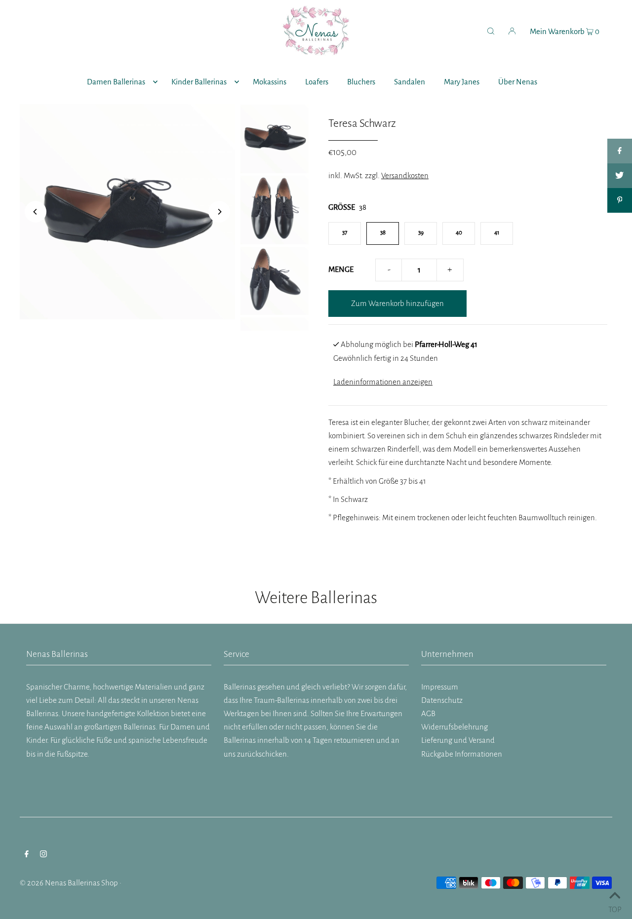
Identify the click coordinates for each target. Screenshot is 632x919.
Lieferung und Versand (458, 740)
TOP (615, 907)
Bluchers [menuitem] (361, 81)
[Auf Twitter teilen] (619, 175)
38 (383, 233)
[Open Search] (490, 30)
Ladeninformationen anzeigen (383, 382)
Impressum (439, 687)
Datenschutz (442, 700)
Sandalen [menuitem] (409, 81)
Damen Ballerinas (116, 81)
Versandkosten (405, 175)
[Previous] (35, 212)
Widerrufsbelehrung (454, 727)
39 (421, 233)
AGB (428, 713)
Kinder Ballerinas (199, 81)
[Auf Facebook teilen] (619, 151)
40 (459, 233)
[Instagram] (43, 854)
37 (344, 233)
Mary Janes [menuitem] (461, 81)
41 (496, 233)
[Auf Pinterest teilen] (619, 200)
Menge (341, 269)
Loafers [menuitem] (316, 81)
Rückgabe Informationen (461, 754)
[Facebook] (27, 854)
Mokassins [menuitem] (269, 81)
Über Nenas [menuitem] (517, 81)
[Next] (219, 212)
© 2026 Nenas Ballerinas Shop (69, 883)
